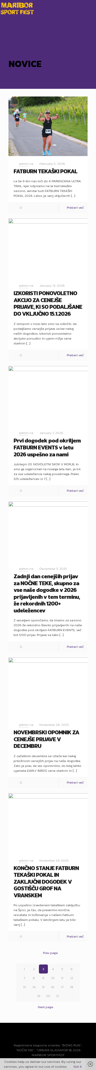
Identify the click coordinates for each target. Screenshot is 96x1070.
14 (34, 987)
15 (43, 987)
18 (71, 987)
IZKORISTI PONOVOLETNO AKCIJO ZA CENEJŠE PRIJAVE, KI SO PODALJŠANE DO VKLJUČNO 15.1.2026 (48, 303)
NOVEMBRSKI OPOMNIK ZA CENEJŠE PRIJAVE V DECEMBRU (46, 739)
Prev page (50, 952)
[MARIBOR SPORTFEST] (17, 7)
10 (53, 978)
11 (62, 978)
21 (57, 996)
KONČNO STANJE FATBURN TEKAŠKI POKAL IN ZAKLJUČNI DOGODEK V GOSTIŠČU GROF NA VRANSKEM (46, 882)
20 (48, 996)
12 (71, 978)
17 (62, 987)
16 (52, 987)
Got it (77, 1066)
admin (24, 163)
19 (38, 996)
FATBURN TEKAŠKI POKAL (45, 171)
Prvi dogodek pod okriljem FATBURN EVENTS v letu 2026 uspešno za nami (47, 447)
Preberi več (75, 207)
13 (24, 987)
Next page (45, 1007)
